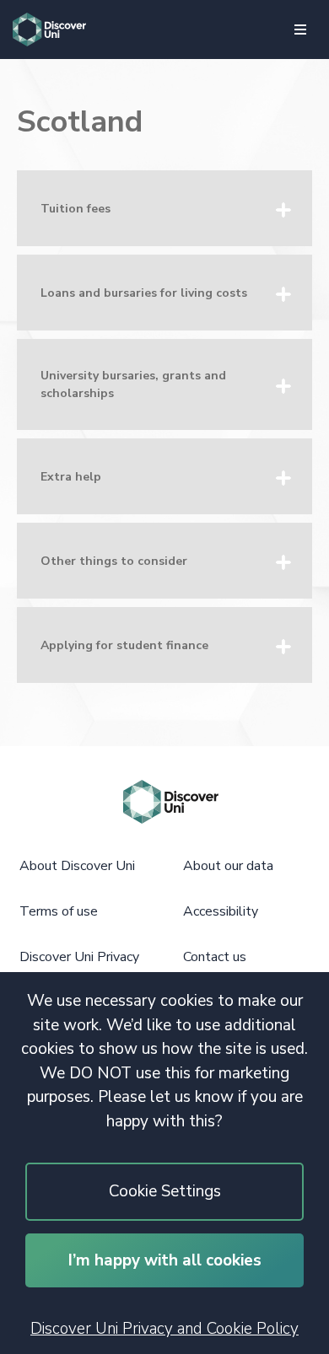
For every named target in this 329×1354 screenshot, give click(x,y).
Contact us (214, 957)
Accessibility (220, 911)
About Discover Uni (77, 866)
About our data (228, 866)
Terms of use (58, 911)
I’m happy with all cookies (165, 1260)
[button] (164, 208)
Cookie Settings (165, 1191)
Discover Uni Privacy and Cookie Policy (164, 1329)
